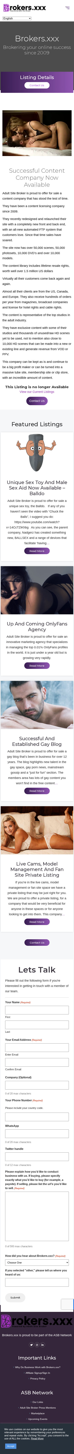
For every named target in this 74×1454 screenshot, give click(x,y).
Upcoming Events (37, 1419)
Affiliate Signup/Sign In (38, 1373)
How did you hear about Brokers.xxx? (35, 1255)
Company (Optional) (18, 1077)
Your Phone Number (24, 1100)
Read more (36, 551)
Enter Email (11, 1054)
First (7, 1017)
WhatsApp (12, 1125)
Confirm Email (13, 1069)
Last (7, 1031)
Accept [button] (10, 1446)
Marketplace (38, 1413)
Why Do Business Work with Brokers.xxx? (37, 1367)
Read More (37, 1438)
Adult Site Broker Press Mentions (38, 1407)
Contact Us (37, 85)
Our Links (38, 1402)
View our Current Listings (37, 392)
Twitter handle (14, 1148)
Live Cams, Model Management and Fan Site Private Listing (37, 869)
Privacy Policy (37, 1378)
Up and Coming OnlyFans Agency (37, 626)
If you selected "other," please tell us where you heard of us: (36, 1272)
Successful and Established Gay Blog (37, 741)
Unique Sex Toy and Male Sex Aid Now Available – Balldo (37, 488)
